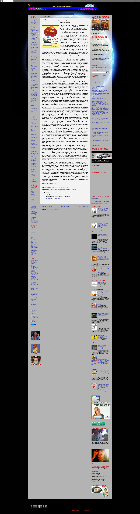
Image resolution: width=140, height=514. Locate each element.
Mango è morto (34, 106)
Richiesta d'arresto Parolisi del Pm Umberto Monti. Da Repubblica (34, 272)
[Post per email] (60, 187)
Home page (65, 206)
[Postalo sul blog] (63, 187)
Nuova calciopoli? (33, 130)
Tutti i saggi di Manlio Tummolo (50, 183)
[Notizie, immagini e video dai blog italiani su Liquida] (33, 315)
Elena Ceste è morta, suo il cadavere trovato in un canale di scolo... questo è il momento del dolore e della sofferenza (103, 374)
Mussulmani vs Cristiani (34, 122)
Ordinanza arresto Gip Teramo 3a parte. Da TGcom (34, 278)
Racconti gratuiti (62, 13)
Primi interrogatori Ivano (34, 242)
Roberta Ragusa (34, 151)
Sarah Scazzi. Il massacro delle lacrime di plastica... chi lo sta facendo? (103, 326)
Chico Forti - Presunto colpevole (33, 55)
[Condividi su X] (65, 187)
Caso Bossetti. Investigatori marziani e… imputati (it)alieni (103, 336)
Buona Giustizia (34, 45)
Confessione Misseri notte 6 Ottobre (34, 230)
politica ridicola (34, 139)
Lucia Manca (33, 98)
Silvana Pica (33, 166)
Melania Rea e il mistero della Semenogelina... (102, 283)
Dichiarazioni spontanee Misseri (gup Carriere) (33, 234)
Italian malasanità (33, 82)
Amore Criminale (34, 20)
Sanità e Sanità (34, 154)
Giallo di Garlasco (33, 71)
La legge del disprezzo (33, 90)
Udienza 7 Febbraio (33, 195)
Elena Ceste (33, 63)
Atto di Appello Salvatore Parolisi (34, 305)
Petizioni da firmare (33, 135)
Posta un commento (48, 201)
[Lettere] (33, 324)
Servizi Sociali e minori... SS (34, 164)
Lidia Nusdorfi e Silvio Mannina (34, 95)
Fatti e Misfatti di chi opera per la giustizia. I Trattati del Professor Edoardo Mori (99, 87)
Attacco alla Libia (34, 40)
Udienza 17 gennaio (33, 200)
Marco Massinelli (34, 108)
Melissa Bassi (34, 119)
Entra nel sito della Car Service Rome (100, 168)
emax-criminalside (54, 13)
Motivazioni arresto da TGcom (33, 218)
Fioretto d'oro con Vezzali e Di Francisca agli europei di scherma (99, 138)
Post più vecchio (83, 206)
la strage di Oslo (34, 92)
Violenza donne (34, 177)
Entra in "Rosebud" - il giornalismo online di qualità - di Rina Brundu (99, 120)
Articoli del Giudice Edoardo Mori (34, 30)
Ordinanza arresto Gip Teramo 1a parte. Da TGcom (34, 287)
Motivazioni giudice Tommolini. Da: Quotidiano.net (34, 292)
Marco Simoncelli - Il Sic (34, 114)
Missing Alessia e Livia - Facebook (99, 203)
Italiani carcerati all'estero (34, 85)
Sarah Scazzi (33, 156)
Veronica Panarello (33, 175)
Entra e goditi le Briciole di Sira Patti (100, 118)
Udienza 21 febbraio (33, 189)
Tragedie (33, 169)
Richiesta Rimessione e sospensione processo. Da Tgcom (34, 213)
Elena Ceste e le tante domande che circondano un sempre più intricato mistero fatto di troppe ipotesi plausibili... (103, 385)
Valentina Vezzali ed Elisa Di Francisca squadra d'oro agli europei (100, 141)
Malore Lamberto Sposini (33, 104)
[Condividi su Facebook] (66, 187)
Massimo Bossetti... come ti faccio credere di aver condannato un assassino (103, 235)
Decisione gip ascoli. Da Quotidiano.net (34, 302)
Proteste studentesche (34, 144)
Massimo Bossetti (33, 117)
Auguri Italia (33, 42)
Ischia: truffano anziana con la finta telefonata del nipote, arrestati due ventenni (99, 129)
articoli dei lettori (50, 189)
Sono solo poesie (70, 13)
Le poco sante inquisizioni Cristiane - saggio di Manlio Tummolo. (100, 91)
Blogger (87, 510)
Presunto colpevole (33, 141)
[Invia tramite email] (62, 187)
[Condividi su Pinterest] (67, 187)
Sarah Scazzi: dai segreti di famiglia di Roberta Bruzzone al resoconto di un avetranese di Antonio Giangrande (103, 258)
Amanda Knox (34, 19)
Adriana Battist (95, 198)
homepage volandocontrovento (50, 185)
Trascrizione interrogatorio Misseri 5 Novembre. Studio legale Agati (34, 252)
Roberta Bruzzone (33, 149)
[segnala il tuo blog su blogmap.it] (34, 313)
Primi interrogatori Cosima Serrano (34, 238)
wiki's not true (38, 13)
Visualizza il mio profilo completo (99, 67)
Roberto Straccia (34, 153)
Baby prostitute (34, 44)
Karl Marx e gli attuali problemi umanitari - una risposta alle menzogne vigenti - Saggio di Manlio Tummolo (100, 108)
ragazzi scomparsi (33, 147)
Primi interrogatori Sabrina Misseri (34, 246)
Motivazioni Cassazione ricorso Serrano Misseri (34, 208)
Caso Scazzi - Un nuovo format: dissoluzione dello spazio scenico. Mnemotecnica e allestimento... (103, 270)
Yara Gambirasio (34, 181)
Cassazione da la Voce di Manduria (34, 222)
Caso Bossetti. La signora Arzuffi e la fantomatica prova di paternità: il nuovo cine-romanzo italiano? (103, 247)
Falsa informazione (34, 66)
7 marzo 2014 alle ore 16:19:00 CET (52, 198)
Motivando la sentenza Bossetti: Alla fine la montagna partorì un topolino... (102, 210)
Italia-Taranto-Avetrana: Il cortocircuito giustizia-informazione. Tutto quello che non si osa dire (100, 79)
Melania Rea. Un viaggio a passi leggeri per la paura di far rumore (100, 94)
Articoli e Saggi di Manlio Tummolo (62, 189)
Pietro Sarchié (34, 137)
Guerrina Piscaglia (33, 80)
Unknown (95, 65)
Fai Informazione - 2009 (97, 145)
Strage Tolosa (34, 167)
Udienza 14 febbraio (33, 192)
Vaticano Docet (34, 171)
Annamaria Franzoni (33, 23)
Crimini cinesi (34, 57)
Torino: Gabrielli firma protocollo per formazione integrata (100, 133)
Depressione (33, 62)
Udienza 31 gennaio (33, 197)
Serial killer (33, 161)
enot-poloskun (75, 510)
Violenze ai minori (33, 179)
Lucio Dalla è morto (33, 101)
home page (32, 13)
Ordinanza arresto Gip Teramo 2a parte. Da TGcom (34, 283)
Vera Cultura (73, 189)
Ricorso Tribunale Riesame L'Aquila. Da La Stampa (34, 267)
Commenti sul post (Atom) (52, 209)
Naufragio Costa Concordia (34, 124)
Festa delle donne (33, 69)
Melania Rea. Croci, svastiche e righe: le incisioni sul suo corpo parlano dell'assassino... (102, 347)
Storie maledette (46, 13)
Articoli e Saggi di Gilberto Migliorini (34, 34)
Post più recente (47, 206)
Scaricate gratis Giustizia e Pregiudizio (34, 159)
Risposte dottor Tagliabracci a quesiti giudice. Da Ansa (34, 262)
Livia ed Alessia (34, 97)
